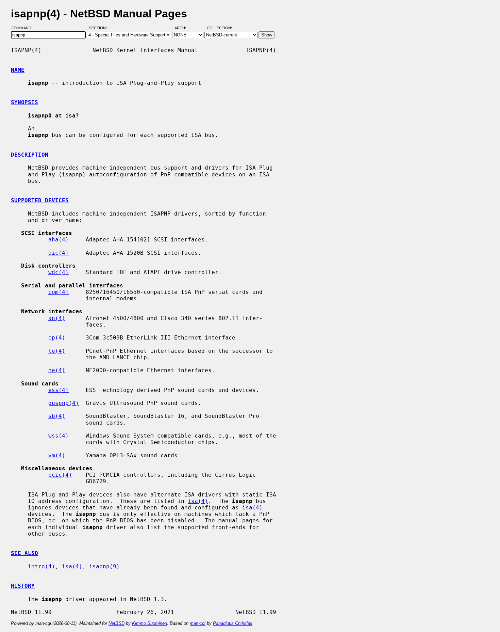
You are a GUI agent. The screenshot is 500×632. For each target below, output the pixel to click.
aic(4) (58, 253)
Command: (24, 28)
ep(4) (56, 337)
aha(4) (58, 239)
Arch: (183, 28)
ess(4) (58, 390)
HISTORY (23, 586)
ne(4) (56, 370)
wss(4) (58, 435)
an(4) (56, 318)
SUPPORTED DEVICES (40, 200)
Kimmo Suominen (149, 623)
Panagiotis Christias (232, 623)
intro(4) (41, 566)
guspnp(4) (63, 403)
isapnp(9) (104, 566)
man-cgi (197, 623)
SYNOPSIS (24, 102)
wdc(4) (58, 272)
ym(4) (56, 455)
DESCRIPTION (29, 155)
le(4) (56, 351)
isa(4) (198, 501)
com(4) (58, 292)
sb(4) (56, 416)
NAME (17, 70)
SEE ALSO (24, 553)
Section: (99, 28)
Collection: (219, 28)
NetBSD (116, 623)
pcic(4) (60, 475)
